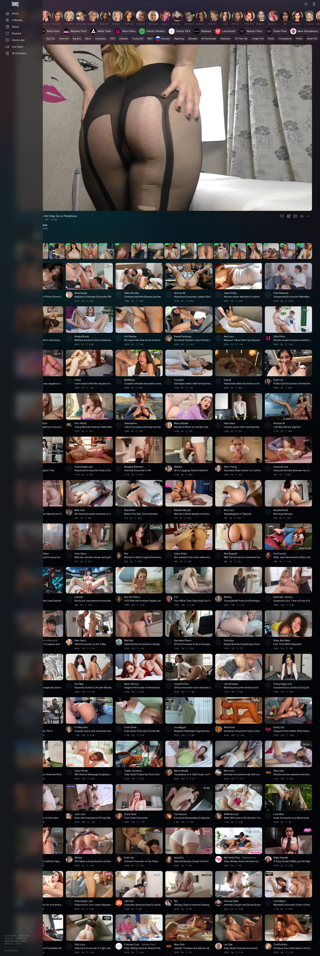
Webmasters (12, 941)
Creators (21, 938)
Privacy (9, 944)
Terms (24, 941)
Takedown (24, 936)
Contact (9, 938)
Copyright (10, 936)
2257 (17, 944)
